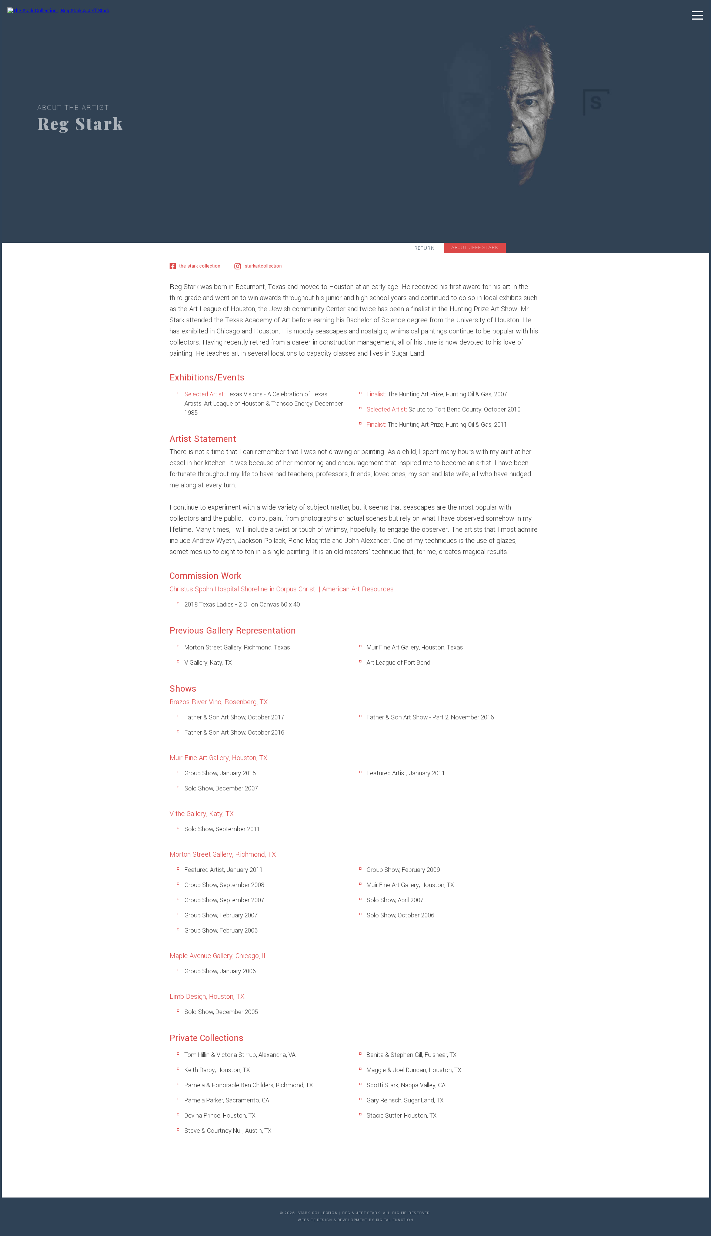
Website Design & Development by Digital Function (355, 1220)
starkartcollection (263, 266)
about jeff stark (474, 247)
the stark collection (199, 266)
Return (424, 248)
